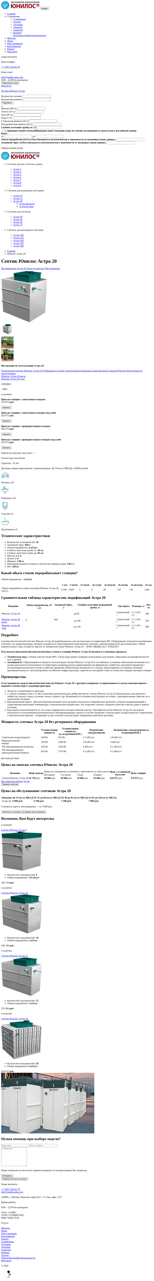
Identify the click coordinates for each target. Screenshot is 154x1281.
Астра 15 (17, 198)
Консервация (14, 46)
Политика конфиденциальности (29, 35)
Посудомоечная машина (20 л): (17, 124)
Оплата (17, 22)
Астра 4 (17, 172)
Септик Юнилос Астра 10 (14, 893)
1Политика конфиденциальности (18, 1258)
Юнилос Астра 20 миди (13, 376)
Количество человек (11, 96)
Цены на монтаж (35, 268)
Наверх (44, 8)
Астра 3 (17, 169)
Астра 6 (17, 177)
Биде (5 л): (6, 118)
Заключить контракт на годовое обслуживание (23, 812)
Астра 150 (18, 238)
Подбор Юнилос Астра (13, 91)
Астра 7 (17, 180)
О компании (19, 19)
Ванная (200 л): (9, 108)
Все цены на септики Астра (15, 781)
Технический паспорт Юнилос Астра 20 (22, 371)
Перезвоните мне (10, 83)
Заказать (6, 407)
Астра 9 (17, 185)
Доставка (18, 24)
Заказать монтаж (10, 784)
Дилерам (17, 27)
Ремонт (11, 49)
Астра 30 (17, 216)
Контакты (12, 51)
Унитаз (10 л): (8, 111)
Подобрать (7, 103)
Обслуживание (15, 43)
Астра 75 (17, 225)
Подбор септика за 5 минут (14, 1179)
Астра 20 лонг (26, 206)
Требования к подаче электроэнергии (62, 371)
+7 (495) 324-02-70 (10, 67)
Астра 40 (17, 219)
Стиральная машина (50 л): (15, 121)
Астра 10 (17, 195)
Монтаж (11, 38)
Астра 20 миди (26, 204)
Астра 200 (18, 240)
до (33, 136)
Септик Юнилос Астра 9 (14, 830)
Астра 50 (17, 222)
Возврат (17, 32)
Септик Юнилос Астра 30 (14, 1018)
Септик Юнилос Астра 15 (14, 956)
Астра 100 (18, 235)
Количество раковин (11, 99)
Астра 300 (18, 246)
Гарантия (18, 30)
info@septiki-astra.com (12, 77)
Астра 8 (17, 182)
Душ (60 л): (7, 114)
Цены (10, 41)
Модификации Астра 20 (13, 268)
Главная (11, 13)
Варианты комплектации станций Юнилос (104, 371)
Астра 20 (17, 201)
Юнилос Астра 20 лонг (13, 379)
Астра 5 (17, 174)
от (2, 136)
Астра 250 (18, 243)
